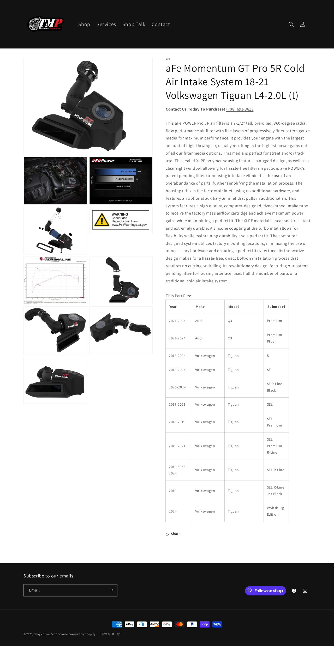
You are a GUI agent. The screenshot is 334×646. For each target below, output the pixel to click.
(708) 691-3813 (239, 109)
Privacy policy (110, 634)
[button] (291, 24)
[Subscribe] (111, 590)
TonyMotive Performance (51, 634)
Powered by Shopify (82, 634)
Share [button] (176, 533)
